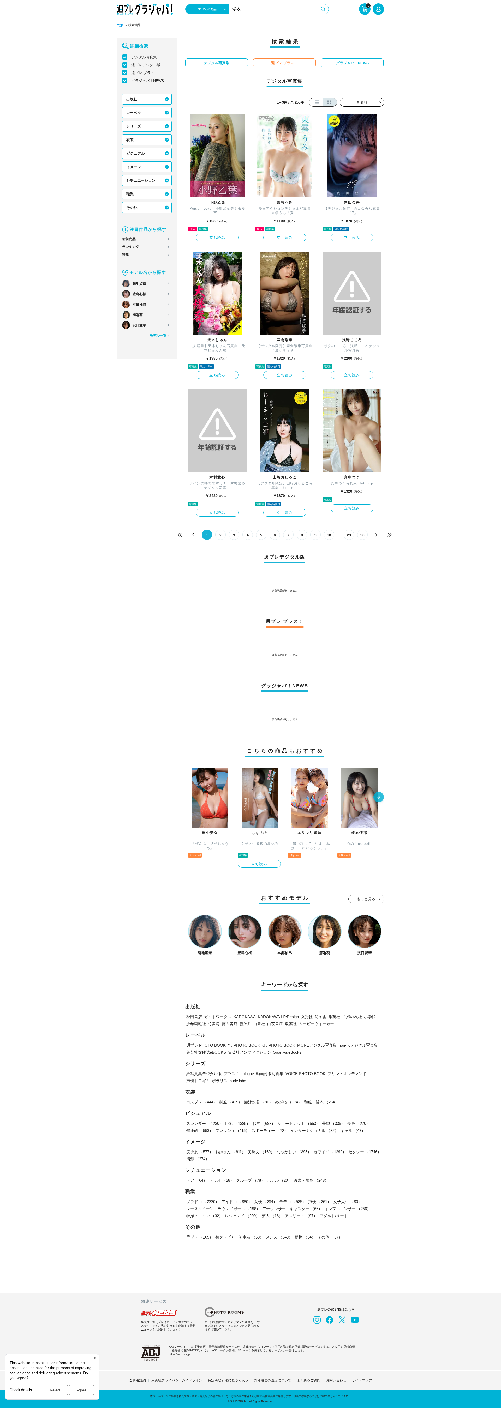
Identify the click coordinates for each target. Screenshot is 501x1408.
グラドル (202, 1201)
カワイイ (329, 1152)
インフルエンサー (347, 1208)
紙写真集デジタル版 (204, 1073)
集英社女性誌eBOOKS (206, 1052)
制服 (230, 1102)
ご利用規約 (137, 1380)
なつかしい (294, 1152)
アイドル (236, 1201)
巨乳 (237, 1123)
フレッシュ (232, 1130)
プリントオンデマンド (347, 1073)
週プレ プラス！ (144, 73)
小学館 (370, 1017)
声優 (319, 1201)
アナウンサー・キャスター (292, 1208)
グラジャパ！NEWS (147, 80)
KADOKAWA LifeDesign (278, 1017)
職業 (130, 194)
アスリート (301, 1215)
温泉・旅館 (311, 1180)
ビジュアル (135, 153)
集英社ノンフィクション (249, 1052)
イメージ (133, 167)
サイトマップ (362, 1380)
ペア (196, 1180)
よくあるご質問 (308, 1380)
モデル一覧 (158, 335)
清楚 (197, 1159)
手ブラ (199, 1237)
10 (329, 535)
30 (362, 535)
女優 (265, 1201)
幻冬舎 (320, 1017)
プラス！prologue (239, 1073)
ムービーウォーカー (316, 1024)
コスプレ (201, 1102)
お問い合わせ (336, 1380)
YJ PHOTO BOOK (244, 1045)
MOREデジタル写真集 (317, 1045)
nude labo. (238, 1080)
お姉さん (230, 1152)
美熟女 (261, 1152)
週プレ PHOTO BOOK (206, 1045)
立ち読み (217, 237)
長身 (358, 1123)
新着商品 (129, 239)
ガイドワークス (217, 1017)
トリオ (221, 1180)
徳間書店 (229, 1024)
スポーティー (270, 1130)
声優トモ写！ (198, 1080)
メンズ (279, 1237)
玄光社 (307, 1017)
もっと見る (366, 899)
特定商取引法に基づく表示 (228, 1380)
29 (349, 535)
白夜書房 (275, 1024)
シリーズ (133, 126)
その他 (131, 207)
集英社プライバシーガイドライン (176, 1380)
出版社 (131, 99)
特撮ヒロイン (204, 1215)
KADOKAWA (245, 1017)
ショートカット (298, 1123)
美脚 (333, 1123)
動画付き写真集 (269, 1073)
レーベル (133, 113)
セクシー (364, 1152)
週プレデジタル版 (145, 65)
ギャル (353, 1130)
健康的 (199, 1130)
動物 (305, 1237)
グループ (250, 1180)
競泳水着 (258, 1102)
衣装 (130, 140)
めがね (288, 1102)
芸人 (272, 1215)
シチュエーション (141, 180)
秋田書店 (194, 1017)
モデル (292, 1201)
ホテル (279, 1180)
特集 (125, 255)
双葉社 (291, 1024)
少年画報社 (196, 1024)
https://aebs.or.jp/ (179, 1354)
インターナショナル (314, 1130)
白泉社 (259, 1024)
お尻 (263, 1123)
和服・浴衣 (321, 1102)
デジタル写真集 (144, 57)
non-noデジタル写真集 (358, 1045)
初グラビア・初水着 (239, 1237)
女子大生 (347, 1201)
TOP (120, 25)
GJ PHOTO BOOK (278, 1045)
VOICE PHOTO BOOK (305, 1073)
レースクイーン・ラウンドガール (223, 1208)
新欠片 (245, 1024)
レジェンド (242, 1215)
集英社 (334, 1017)
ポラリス (220, 1080)
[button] (378, 797)
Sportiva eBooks (287, 1052)
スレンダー (204, 1123)
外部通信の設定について (272, 1380)
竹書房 (214, 1024)
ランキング (130, 247)
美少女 (199, 1152)
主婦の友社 (352, 1017)
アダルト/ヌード (333, 1215)
